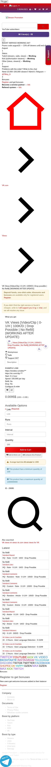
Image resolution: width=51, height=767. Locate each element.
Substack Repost (8, 555)
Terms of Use (12, 707)
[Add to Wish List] (7, 390)
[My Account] (31, 9)
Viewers (10, 738)
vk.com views (22, 542)
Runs (7, 419)
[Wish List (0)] (35, 9)
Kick (9, 725)
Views (4, 236)
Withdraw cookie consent (17, 712)
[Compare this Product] (11, 390)
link (28, 85)
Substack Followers (9, 630)
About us (11, 700)
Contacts (11, 697)
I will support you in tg (27, 308)
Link (13, 409)
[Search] (43, 27)
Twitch (9, 723)
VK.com (5, 185)
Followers (11, 743)
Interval (8, 430)
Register (5, 82)
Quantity (9, 440)
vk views (13, 542)
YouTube (11, 720)
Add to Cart (25, 450)
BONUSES (23, 9)
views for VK (34, 542)
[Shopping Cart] (43, 9)
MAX (9, 728)
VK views (5, 542)
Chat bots (11, 746)
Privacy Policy (13, 710)
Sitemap (10, 749)
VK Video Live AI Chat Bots (12, 637)
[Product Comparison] (40, 9)
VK (8, 731)
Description (11, 362)
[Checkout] (47, 9)
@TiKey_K (6, 74)
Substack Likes (7, 565)
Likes (9, 741)
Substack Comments (9, 574)
